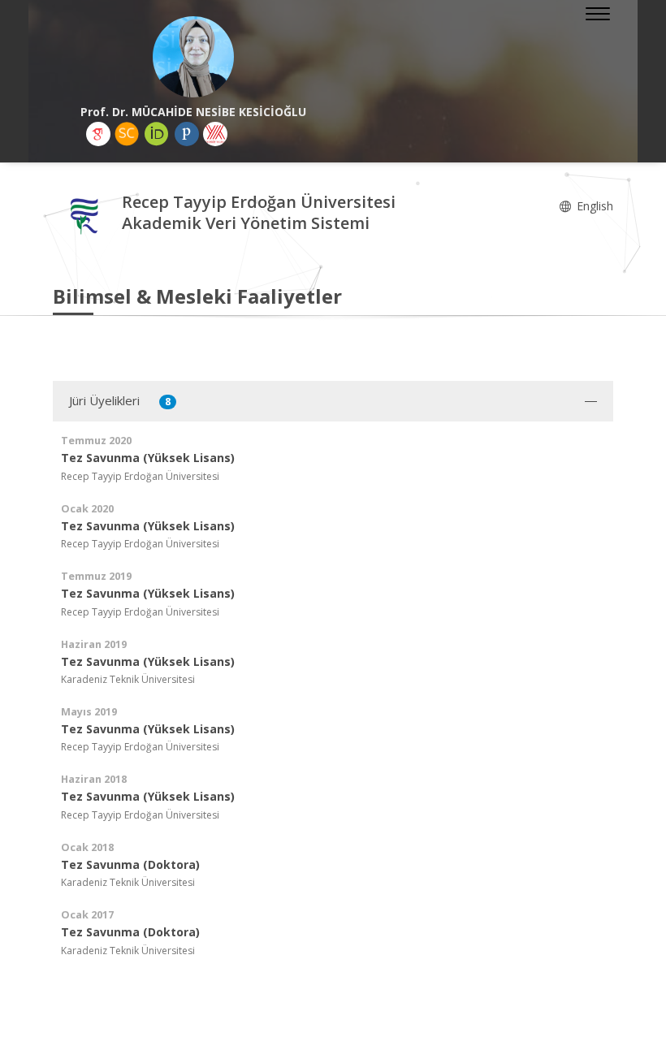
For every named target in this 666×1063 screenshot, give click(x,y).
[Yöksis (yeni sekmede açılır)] (215, 134)
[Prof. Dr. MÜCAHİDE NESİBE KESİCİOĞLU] (193, 56)
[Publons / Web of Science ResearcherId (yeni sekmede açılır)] (187, 134)
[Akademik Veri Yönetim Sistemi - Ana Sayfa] (87, 215)
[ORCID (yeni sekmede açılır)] (157, 134)
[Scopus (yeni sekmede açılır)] (127, 134)
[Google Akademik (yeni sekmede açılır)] (98, 134)
